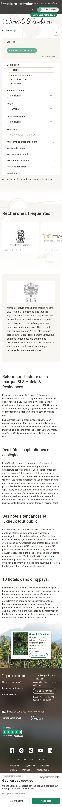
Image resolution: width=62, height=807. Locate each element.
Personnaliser (16, 800)
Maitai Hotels (51, 250)
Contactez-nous (10, 694)
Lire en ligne (37, 655)
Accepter (46, 800)
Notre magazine (49, 8)
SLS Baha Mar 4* (50, 559)
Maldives (44, 765)
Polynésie (27, 770)
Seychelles (30, 765)
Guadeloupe (43, 770)
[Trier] (56, 32)
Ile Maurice (14, 765)
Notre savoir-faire (49, 3)
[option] (19, 238)
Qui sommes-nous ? (11, 682)
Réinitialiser (48, 56)
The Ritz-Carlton (14, 250)
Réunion (13, 770)
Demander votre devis (12, 688)
